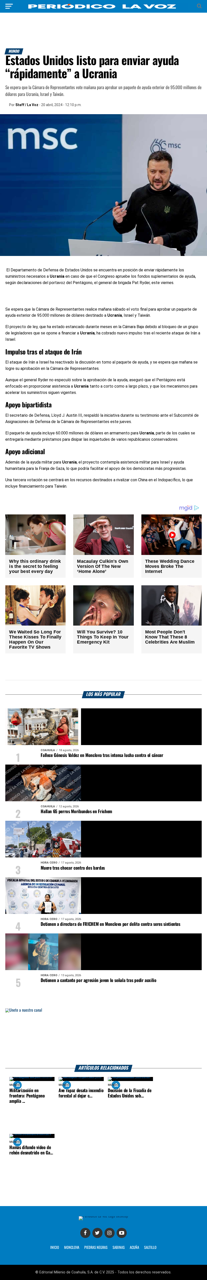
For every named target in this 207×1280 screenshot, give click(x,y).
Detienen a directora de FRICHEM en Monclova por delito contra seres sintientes (110, 924)
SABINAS (119, 1248)
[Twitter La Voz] (97, 1233)
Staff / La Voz (26, 105)
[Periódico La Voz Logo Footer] (103, 1216)
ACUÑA (134, 1248)
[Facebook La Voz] (85, 1233)
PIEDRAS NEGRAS (96, 1248)
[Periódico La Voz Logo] (103, 9)
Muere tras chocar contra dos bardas (73, 868)
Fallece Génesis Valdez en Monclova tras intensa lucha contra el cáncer (102, 755)
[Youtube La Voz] (122, 1233)
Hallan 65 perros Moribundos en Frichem (76, 811)
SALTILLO (150, 1248)
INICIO (54, 1248)
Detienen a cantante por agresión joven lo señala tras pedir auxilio (98, 980)
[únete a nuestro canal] (103, 1036)
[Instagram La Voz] (110, 1233)
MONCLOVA (71, 1248)
